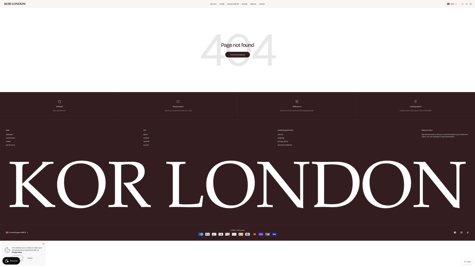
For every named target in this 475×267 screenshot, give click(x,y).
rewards (244, 4)
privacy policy (283, 141)
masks (8, 141)
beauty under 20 (233, 4)
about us (253, 4)
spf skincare (10, 145)
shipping (281, 138)
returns (280, 134)
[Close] (43, 244)
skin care (213, 4)
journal (146, 145)
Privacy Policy (17, 252)
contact (262, 4)
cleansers (9, 134)
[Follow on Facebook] (455, 232)
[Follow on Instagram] (461, 232)
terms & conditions (285, 145)
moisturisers (10, 138)
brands (222, 4)
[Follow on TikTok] (468, 232)
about (145, 134)
